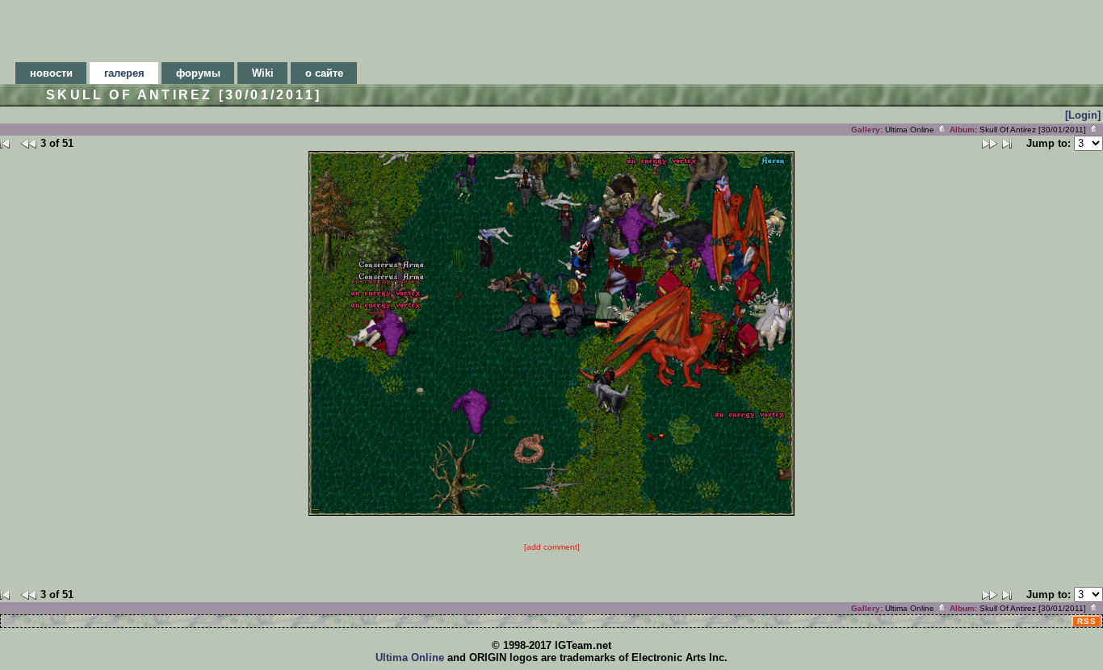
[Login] (1083, 115)
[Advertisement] (551, 26)
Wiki (263, 73)
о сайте (324, 73)
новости (51, 73)
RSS (1087, 621)
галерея (124, 73)
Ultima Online (911, 129)
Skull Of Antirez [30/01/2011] (1033, 129)
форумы (198, 73)
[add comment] (552, 546)
